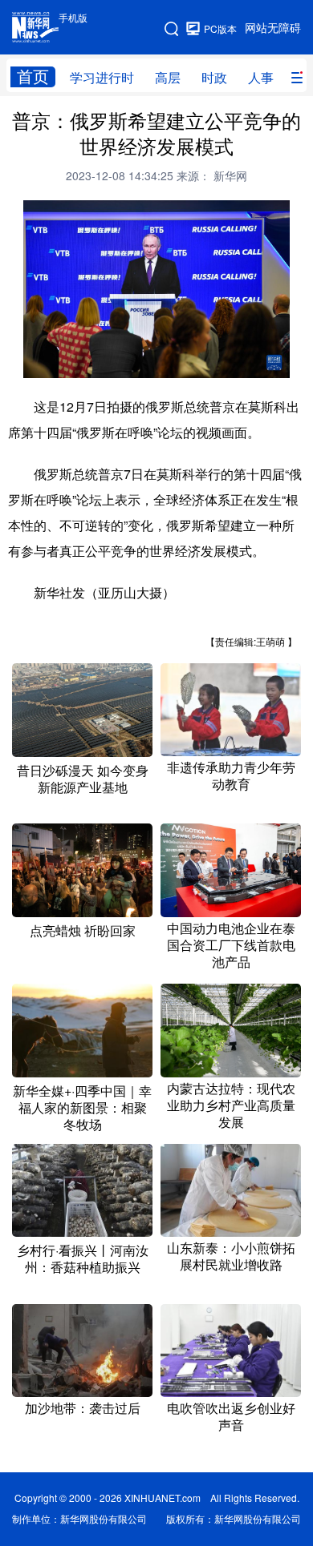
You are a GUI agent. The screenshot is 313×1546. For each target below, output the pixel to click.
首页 (33, 76)
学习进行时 (102, 77)
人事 (261, 77)
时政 (214, 77)
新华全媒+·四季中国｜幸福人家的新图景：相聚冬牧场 (82, 1108)
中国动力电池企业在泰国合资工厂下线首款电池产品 (231, 945)
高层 (168, 77)
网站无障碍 (273, 28)
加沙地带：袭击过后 (82, 1408)
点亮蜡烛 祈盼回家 (83, 930)
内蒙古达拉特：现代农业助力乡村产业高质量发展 (231, 1105)
